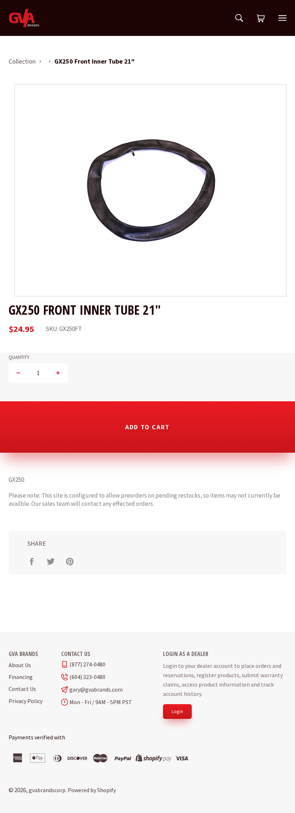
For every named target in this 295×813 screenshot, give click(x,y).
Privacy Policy (25, 701)
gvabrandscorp (47, 790)
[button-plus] (58, 373)
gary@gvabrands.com (96, 689)
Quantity (19, 357)
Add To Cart (147, 427)
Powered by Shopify (92, 790)
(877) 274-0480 (87, 664)
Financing (21, 676)
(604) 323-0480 (87, 677)
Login (177, 711)
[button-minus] (18, 373)
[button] (261, 18)
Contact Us (22, 688)
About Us (20, 665)
